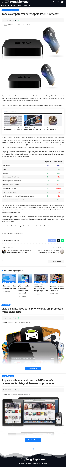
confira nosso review (32, 226)
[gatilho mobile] (3, 2)
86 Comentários (57, 261)
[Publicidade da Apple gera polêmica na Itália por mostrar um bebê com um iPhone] (33, 120)
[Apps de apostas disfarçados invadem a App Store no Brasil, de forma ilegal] (57, 278)
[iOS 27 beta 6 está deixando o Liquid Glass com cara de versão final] (13, 120)
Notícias (15, 10)
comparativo (18, 233)
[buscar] (54, 2)
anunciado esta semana (19, 96)
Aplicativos (6, 304)
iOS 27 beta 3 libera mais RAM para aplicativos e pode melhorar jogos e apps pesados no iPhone (41, 288)
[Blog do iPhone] (17, 2)
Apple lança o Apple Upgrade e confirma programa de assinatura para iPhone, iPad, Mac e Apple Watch (24, 289)
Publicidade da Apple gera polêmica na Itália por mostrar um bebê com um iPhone (32, 129)
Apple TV (10, 233)
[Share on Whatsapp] (18, 20)
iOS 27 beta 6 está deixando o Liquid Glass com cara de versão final (13, 129)
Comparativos (7, 10)
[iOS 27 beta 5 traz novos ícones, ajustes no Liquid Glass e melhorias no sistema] (53, 120)
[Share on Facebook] (13, 20)
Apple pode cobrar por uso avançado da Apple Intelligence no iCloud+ (9, 286)
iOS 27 (36, 282)
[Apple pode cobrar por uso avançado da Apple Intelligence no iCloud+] (9, 278)
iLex (5, 25)
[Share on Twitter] (15, 20)
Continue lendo (33, 368)
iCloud (5, 282)
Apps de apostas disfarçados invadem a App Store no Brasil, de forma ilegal (57, 287)
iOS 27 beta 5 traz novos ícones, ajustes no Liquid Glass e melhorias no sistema (52, 129)
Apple (4, 376)
